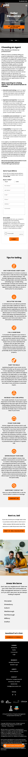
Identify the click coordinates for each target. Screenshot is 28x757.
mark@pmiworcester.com (14, 686)
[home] (5, 6)
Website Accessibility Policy (20, 736)
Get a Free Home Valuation (14, 26)
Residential (14, 647)
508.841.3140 (24, 1)
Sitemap (4, 726)
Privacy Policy (11, 726)
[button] (13, 695)
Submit (14, 239)
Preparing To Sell (12, 40)
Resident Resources (14, 662)
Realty (14, 650)
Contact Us (14, 498)
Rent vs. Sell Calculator (14, 531)
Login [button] (14, 654)
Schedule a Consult (14, 637)
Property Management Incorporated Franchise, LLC (16, 714)
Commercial (14, 652)
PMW (21, 724)
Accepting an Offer (16, 40)
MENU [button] (26, 5)
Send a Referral (14, 671)
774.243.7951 (4, 164)
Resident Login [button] (14, 664)
